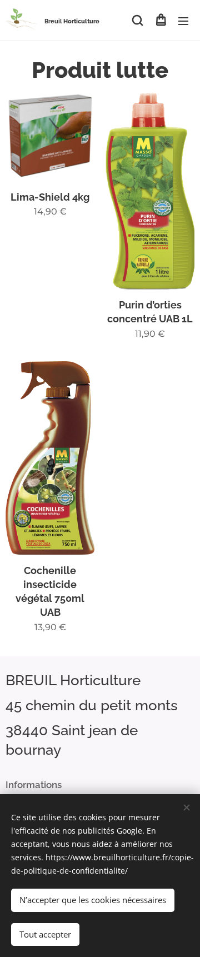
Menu (183, 20)
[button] (137, 20)
